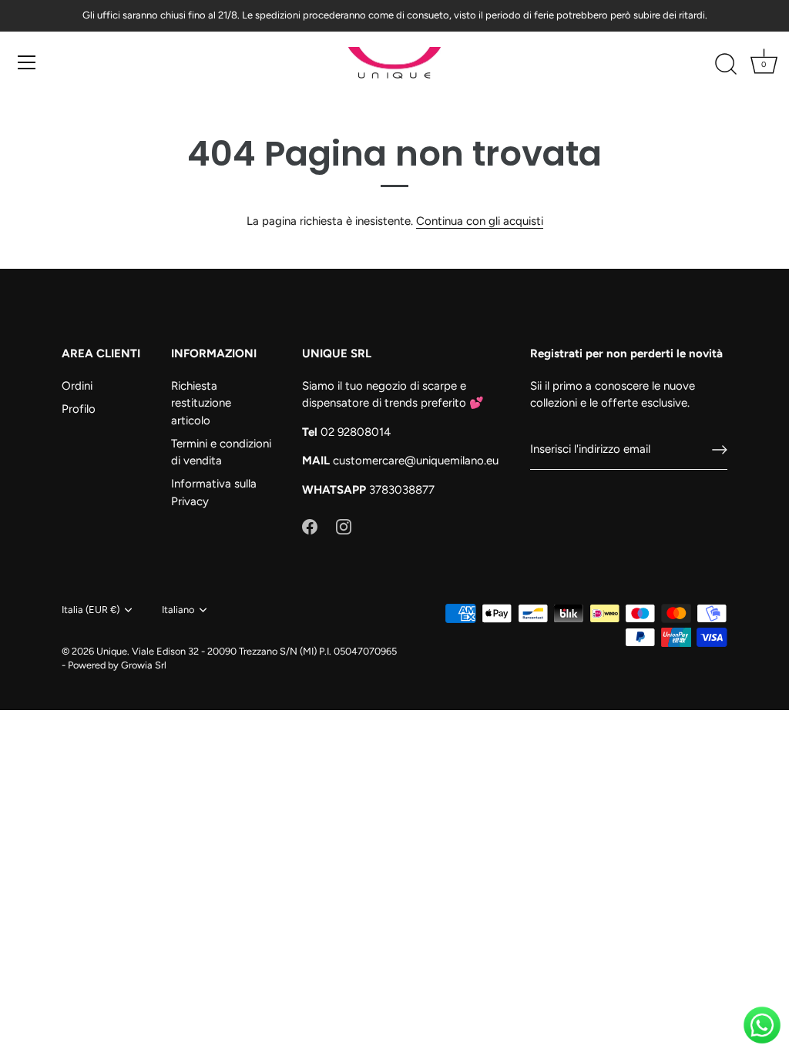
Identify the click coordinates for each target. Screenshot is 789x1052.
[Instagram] (343, 525)
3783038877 (402, 490)
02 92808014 (356, 432)
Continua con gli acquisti (479, 221)
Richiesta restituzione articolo (201, 403)
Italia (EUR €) (90, 609)
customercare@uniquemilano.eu (416, 460)
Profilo (79, 409)
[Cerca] (726, 65)
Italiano (178, 609)
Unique (111, 651)
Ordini (77, 386)
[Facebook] (309, 525)
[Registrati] (719, 449)
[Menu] (27, 62)
